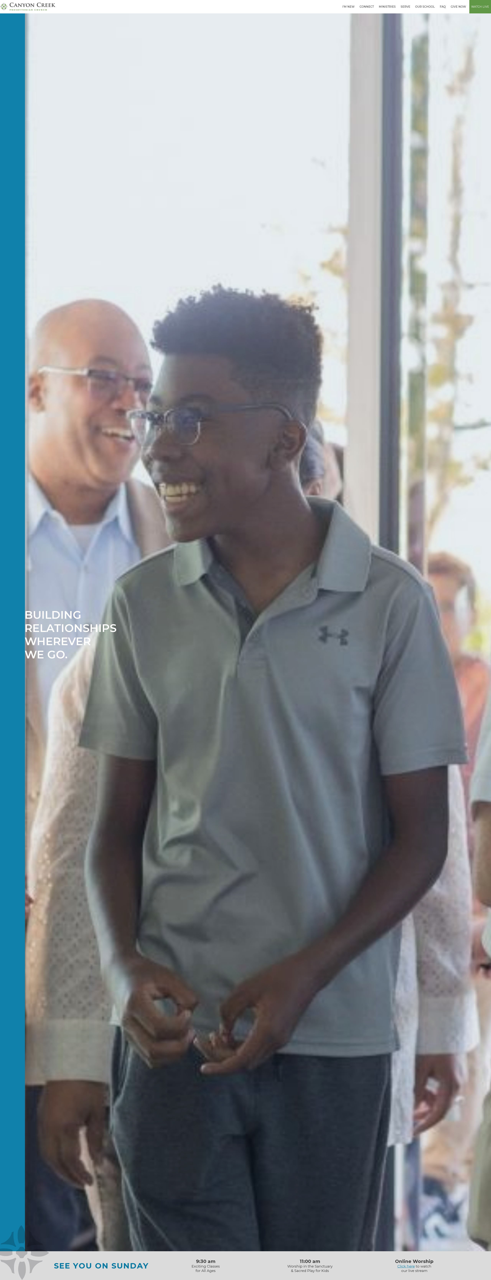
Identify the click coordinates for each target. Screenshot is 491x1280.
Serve (405, 6)
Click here (406, 1266)
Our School (425, 6)
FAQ (443, 6)
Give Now (458, 6)
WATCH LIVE (480, 6)
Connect (367, 6)
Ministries (387, 6)
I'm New (348, 6)
